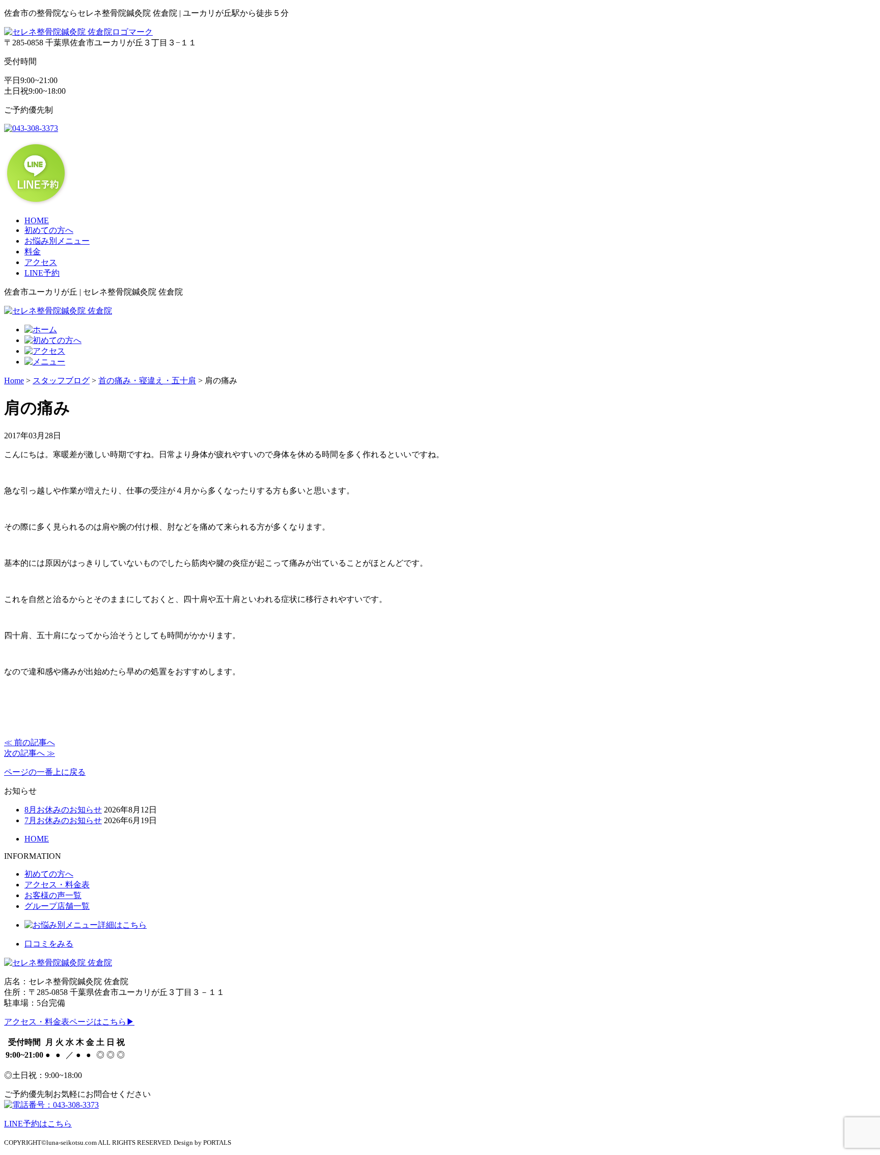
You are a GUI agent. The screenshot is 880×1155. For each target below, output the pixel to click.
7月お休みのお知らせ (63, 820)
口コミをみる (48, 943)
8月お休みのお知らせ (63, 809)
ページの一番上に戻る (45, 772)
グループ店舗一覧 (57, 906)
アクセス (40, 262)
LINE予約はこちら (38, 1123)
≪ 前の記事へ (29, 742)
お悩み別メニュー (57, 241)
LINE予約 (42, 273)
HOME (36, 220)
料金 (32, 251)
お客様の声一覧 (52, 895)
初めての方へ (48, 230)
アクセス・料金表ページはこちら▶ (69, 1021)
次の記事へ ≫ (29, 753)
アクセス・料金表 (57, 884)
